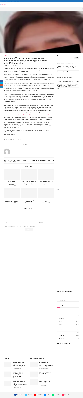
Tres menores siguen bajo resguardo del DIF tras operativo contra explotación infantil (20, 383)
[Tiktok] (81, 1)
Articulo (69, 310)
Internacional (69, 318)
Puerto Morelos (69, 332)
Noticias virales (12, 139)
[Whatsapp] (74, 9)
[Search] (80, 9)
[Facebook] (69, 9)
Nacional (69, 324)
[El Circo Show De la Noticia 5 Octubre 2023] (34, 374)
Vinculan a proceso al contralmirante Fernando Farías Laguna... (11, 183)
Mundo (69, 321)
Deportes (69, 312)
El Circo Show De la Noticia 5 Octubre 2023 (45, 373)
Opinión (69, 327)
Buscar (58, 55)
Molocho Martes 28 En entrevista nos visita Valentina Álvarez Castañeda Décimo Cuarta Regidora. (46, 364)
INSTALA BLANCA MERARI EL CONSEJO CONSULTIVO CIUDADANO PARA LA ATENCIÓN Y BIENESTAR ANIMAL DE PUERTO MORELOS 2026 (68, 85)
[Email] (78, 1)
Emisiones (69, 315)
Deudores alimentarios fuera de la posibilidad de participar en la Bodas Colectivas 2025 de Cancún (34, 114)
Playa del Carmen (69, 329)
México (5, 139)
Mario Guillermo (7, 65)
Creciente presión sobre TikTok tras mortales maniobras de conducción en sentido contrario (19, 374)
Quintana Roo (69, 335)
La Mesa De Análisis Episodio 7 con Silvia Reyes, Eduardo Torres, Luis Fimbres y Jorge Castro (46, 382)
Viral (19, 139)
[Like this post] (30, 144)
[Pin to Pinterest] (34, 144)
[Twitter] (75, 1)
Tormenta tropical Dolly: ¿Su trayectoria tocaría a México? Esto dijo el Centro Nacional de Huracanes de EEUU (68, 68)
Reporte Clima (69, 338)
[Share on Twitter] (33, 144)
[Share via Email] (35, 144)
